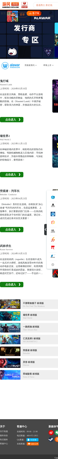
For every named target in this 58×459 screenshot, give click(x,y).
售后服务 (4, 440)
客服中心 (4, 444)
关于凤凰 (4, 431)
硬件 (16, 13)
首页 (3, 13)
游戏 (9, 13)
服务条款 (4, 435)
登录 (22, 14)
